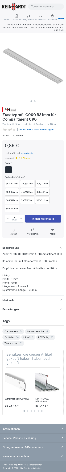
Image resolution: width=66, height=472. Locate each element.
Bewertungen (10, 309)
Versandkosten (27, 153)
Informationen (11, 428)
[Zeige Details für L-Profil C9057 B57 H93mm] (48, 383)
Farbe (8, 163)
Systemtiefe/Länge (14, 177)
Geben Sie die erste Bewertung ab (37, 129)
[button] (7, 219)
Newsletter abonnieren (16, 456)
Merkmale (8, 300)
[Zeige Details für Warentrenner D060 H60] (17, 383)
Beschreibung (10, 247)
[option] (13, 331)
